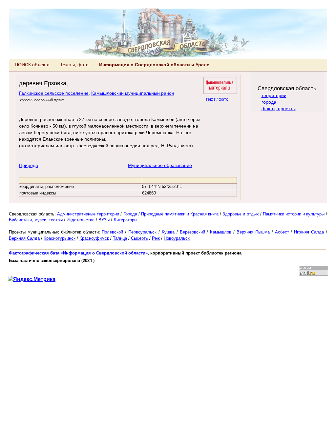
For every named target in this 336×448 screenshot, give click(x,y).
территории (274, 95)
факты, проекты (279, 108)
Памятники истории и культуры (294, 214)
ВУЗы (104, 219)
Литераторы (125, 219)
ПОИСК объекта (32, 64)
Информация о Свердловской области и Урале (154, 64)
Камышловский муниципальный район (132, 93)
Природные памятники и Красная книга (180, 214)
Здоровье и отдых (240, 214)
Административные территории (88, 214)
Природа (28, 165)
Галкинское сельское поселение (54, 93)
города (269, 102)
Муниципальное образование (160, 165)
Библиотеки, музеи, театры (36, 219)
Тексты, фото (74, 64)
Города (130, 214)
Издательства (80, 219)
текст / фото (217, 99)
